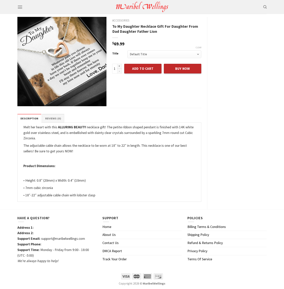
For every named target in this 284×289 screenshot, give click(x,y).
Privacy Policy (197, 251)
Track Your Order (114, 259)
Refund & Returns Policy (205, 243)
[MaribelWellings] (142, 7)
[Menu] (20, 7)
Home (106, 226)
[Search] (265, 7)
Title (115, 53)
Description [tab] (29, 118)
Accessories (120, 20)
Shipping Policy (198, 234)
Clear (198, 47)
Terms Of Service (199, 259)
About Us (109, 234)
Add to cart (143, 68)
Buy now (182, 68)
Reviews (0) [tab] (53, 118)
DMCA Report (112, 251)
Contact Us (110, 243)
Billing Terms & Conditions (206, 226)
